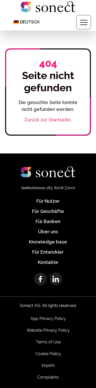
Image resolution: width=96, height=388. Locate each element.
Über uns (48, 231)
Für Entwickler (48, 252)
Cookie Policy (48, 353)
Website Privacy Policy (48, 330)
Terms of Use (48, 342)
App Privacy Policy (48, 318)
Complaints (48, 377)
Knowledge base (48, 241)
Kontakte (48, 262)
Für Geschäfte (48, 211)
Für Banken (48, 221)
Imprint (48, 365)
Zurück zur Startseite (47, 119)
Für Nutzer (48, 201)
